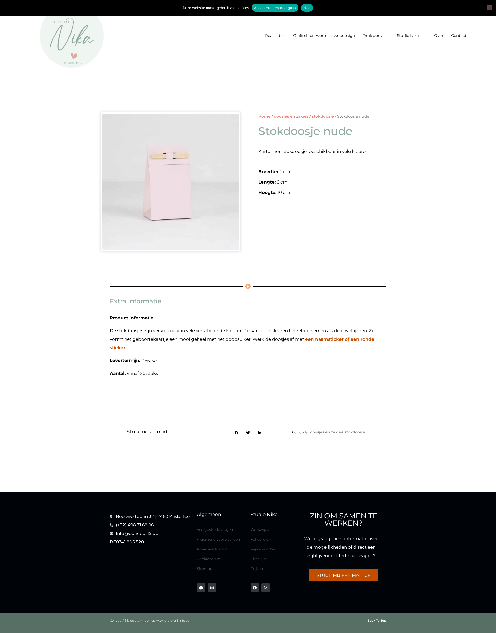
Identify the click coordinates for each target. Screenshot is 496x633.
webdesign (344, 36)
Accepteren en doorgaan (275, 8)
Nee (307, 8)
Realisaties (275, 36)
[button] (236, 433)
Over (438, 36)
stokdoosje (323, 116)
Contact (458, 36)
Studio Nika (408, 36)
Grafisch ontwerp (309, 36)
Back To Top (376, 620)
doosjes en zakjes (291, 116)
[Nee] (489, 7)
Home (264, 116)
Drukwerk (372, 36)
